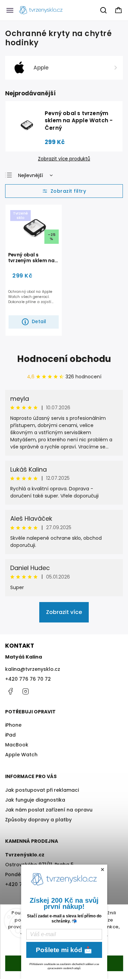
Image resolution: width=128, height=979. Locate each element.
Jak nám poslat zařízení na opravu (49, 809)
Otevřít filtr (64, 191)
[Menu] (10, 10)
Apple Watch (21, 754)
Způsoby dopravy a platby (38, 819)
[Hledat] (104, 10)
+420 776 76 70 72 (28, 679)
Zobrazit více (64, 612)
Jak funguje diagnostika (35, 799)
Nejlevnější (30, 175)
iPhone (13, 725)
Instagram (25, 691)
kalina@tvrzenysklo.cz (32, 669)
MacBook (16, 744)
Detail (39, 321)
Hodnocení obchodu (64, 359)
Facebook (10, 691)
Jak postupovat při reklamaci (42, 790)
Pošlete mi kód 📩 (64, 949)
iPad (10, 734)
